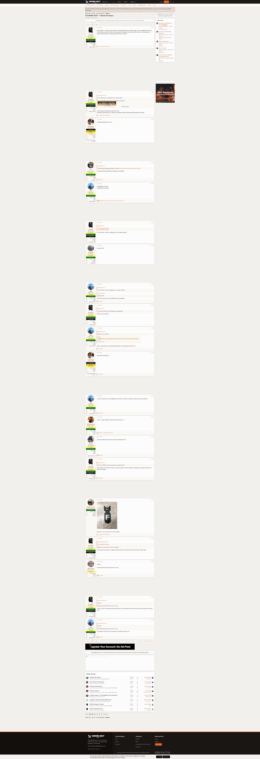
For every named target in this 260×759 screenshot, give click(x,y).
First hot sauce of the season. (97, 682)
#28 (153, 284)
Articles (119, 1)
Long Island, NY (92, 201)
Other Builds (161, 52)
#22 (153, 91)
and (104, 46)
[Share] (151, 27)
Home (116, 739)
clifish (149, 705)
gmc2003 (149, 710)
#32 (153, 395)
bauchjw (91, 678)
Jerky (129, 5)
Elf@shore (92, 701)
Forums (113, 1)
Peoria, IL (93, 180)
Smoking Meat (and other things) (143, 744)
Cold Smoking (123, 5)
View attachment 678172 (103, 228)
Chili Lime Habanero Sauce (96, 708)
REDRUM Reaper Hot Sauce (97, 704)
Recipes (134, 5)
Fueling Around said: (102, 541)
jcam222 (88, 17)
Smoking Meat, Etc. (142, 5)
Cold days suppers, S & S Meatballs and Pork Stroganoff (103, 695)
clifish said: (100, 225)
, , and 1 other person (112, 200)
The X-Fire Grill (162, 48)
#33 (153, 416)
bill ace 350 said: (101, 600)
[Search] (173, 1)
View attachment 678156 (134, 168)
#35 (153, 459)
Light (163, 752)
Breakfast (161, 60)
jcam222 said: (101, 165)
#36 (153, 499)
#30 (153, 328)
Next (97, 24)
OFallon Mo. (93, 263)
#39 (153, 597)
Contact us (117, 744)
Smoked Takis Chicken (95, 677)
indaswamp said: (101, 95)
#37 (153, 538)
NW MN (93, 515)
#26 (153, 222)
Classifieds (138, 746)
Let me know (155, 8)
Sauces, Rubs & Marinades (111, 687)
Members (132, 1)
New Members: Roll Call (90, 5)
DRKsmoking (92, 696)
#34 (153, 436)
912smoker (148, 678)
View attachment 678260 (103, 544)
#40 (153, 619)
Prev (88, 24)
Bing (99, 337)
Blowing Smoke (100, 5)
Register (157, 741)
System (158, 752)
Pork (104, 696)
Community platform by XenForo (129, 752)
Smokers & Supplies (115, 5)
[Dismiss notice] (173, 8)
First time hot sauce (94, 690)
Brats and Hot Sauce (164, 41)
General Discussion (105, 678)
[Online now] (90, 442)
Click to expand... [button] (125, 106)
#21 (153, 27)
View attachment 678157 (123, 168)
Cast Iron (149, 5)
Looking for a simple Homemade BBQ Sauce (100, 699)
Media (125, 1)
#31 (153, 352)
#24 (153, 162)
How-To (154, 5)
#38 (153, 561)
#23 (153, 119)
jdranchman (148, 683)
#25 (153, 183)
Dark (169, 752)
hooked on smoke (94, 687)
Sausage (107, 5)
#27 (153, 245)
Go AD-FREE (158, 744)
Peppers (102, 683)
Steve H (91, 683)
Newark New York (91, 455)
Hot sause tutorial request (96, 686)
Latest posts (160, 20)
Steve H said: (101, 462)
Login (156, 739)
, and (106, 432)
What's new (105, 1)
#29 (153, 305)
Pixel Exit (147, 752)
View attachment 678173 (103, 229)
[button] (109, 1)
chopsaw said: (101, 293)
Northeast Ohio (92, 47)
